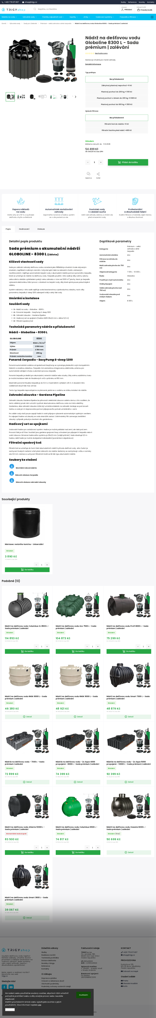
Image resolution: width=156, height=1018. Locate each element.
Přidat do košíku (130, 162)
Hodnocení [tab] (24, 229)
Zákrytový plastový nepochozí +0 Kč (117, 85)
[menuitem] (11, 17)
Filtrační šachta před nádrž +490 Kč (117, 130)
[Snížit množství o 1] (87, 162)
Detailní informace (93, 64)
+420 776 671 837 (130, 952)
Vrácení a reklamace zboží (52, 981)
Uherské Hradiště (130, 983)
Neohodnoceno (101, 53)
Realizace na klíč (48, 955)
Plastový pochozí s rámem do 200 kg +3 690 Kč (117, 98)
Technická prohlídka (50, 958)
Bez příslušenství (117, 79)
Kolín (125, 986)
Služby (123, 2)
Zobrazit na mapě (130, 971)
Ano (128, 255)
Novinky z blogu (47, 963)
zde (39, 1005)
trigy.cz (5, 976)
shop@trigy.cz (129, 955)
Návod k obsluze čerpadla (26, 475)
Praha (125, 981)
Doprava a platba (49, 978)
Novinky (142, 2)
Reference (132, 2)
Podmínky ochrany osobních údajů (56, 986)
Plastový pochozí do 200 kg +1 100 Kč (116, 92)
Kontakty (150, 2)
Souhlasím (83, 995)
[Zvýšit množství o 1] (100, 162)
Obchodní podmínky (50, 984)
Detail (29, 716)
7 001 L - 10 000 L (133, 272)
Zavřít (144, 182)
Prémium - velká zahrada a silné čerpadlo (133, 248)
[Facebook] (4, 987)
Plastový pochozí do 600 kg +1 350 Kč (116, 104)
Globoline (131, 276)
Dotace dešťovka (48, 960)
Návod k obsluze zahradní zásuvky (31, 482)
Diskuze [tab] (41, 229)
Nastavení (10, 1009)
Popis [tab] (8, 229)
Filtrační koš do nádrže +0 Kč (117, 124)
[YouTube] (11, 987)
